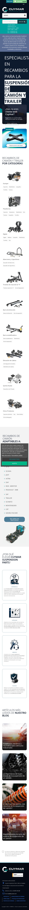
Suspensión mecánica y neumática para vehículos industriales (13, 745)
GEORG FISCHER (11, 513)
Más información (6, 455)
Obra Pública (20, 414)
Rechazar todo (14, 459)
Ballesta (9, 237)
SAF (6, 494)
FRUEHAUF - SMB (11, 490)
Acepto (14, 463)
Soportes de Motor (7, 414)
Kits (24, 212)
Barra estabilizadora (8, 338)
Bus (14, 414)
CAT (6, 509)
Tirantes (5, 215)
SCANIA (8, 471)
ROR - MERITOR (11, 486)
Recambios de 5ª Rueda (8, 389)
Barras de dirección (7, 313)
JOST (7, 475)
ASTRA (7, 479)
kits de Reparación (19, 288)
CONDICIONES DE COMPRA (17, 896)
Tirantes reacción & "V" (8, 288)
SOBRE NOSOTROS (20, 901)
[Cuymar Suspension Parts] (13, 10)
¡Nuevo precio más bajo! (16, 145)
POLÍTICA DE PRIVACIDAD (18, 898)
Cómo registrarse (12, 123)
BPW (7, 467)
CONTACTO (6, 896)
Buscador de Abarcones (8, 262)
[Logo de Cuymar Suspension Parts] (13, 872)
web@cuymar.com (12, 893)
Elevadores (11, 212)
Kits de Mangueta (7, 417)
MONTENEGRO (11, 505)
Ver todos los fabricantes (14, 519)
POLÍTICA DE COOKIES (8, 901)
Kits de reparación (18, 313)
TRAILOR (8, 498)
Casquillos (18, 187)
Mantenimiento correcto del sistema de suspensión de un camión (14, 836)
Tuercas (10, 190)
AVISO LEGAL (6, 898)
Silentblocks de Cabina (8, 366)
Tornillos (5, 190)
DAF (7, 482)
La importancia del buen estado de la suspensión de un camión (14, 776)
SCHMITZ (8, 502)
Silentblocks (12, 187)
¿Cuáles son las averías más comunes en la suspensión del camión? (14, 806)
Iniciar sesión (9, 1)
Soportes (5, 187)
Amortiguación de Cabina (9, 363)
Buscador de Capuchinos (9, 265)
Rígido (4, 237)
